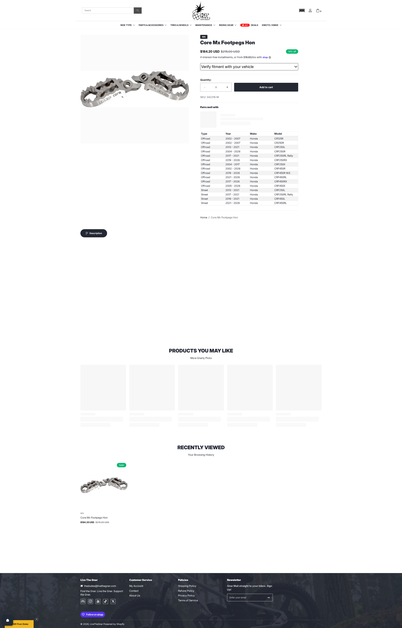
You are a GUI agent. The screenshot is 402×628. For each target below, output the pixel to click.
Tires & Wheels (179, 25)
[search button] (138, 10)
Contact (134, 590)
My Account (136, 585)
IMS (204, 37)
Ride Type (126, 25)
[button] (302, 10)
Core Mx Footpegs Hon (224, 217)
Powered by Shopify (113, 624)
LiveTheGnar (96, 624)
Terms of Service (188, 600)
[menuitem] (152, 586)
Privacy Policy (186, 595)
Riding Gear (226, 25)
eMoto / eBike (270, 25)
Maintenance (203, 25)
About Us (134, 595)
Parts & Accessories (151, 25)
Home (203, 217)
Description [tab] (96, 233)
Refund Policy (186, 590)
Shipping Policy (187, 585)
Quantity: (206, 79)
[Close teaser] (36, 619)
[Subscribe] (268, 597)
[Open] (7, 620)
